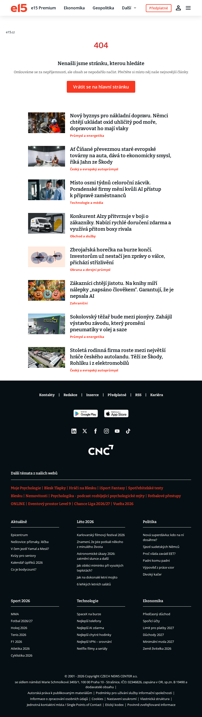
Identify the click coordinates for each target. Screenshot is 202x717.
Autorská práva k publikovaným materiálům (60, 693)
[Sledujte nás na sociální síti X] (85, 431)
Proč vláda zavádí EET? (159, 553)
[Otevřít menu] (188, 8)
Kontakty (47, 395)
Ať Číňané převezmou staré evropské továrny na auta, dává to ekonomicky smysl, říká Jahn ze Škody (120, 155)
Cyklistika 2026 (21, 655)
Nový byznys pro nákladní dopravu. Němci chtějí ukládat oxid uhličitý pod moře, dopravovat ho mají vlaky (119, 122)
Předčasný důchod (156, 614)
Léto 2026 (85, 522)
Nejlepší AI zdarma (90, 628)
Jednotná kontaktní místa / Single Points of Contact (64, 704)
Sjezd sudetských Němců (161, 546)
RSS (138, 395)
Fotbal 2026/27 (22, 621)
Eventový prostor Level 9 (49, 504)
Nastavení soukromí (121, 699)
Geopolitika (103, 7)
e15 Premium (43, 7)
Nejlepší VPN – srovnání (94, 641)
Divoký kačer (152, 574)
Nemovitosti (37, 496)
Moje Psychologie (26, 488)
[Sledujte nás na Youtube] (117, 431)
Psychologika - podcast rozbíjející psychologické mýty (98, 496)
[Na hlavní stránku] (19, 8)
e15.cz (10, 32)
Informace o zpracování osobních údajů (59, 699)
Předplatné (117, 395)
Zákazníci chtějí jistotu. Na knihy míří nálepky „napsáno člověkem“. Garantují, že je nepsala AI (122, 289)
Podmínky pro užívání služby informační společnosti (134, 693)
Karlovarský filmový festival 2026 (101, 535)
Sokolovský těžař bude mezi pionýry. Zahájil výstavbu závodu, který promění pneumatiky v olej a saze (121, 323)
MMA (15, 614)
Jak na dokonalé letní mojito (97, 577)
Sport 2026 (20, 601)
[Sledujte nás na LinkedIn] (74, 431)
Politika (149, 522)
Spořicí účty (151, 621)
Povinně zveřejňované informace (151, 704)
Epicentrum (19, 535)
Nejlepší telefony (89, 621)
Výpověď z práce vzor (158, 567)
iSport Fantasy (112, 488)
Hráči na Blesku (82, 488)
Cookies (97, 699)
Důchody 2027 (153, 634)
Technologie (87, 601)
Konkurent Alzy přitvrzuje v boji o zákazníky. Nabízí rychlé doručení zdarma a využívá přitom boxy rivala (120, 222)
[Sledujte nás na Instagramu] (106, 431)
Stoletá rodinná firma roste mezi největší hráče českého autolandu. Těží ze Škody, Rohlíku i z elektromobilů (118, 356)
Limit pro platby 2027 (158, 628)
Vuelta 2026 (123, 504)
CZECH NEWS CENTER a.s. (118, 676)
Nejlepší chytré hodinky (94, 634)
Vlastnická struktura (154, 699)
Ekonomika (74, 7)
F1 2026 (16, 641)
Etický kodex (114, 704)
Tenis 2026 (18, 634)
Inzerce (92, 395)
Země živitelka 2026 (157, 648)
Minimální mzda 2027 (158, 641)
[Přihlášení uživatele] (178, 8)
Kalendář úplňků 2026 (27, 562)
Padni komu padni (156, 560)
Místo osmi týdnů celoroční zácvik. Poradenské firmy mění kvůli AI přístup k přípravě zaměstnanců (115, 189)
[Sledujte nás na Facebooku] (96, 431)
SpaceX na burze (89, 614)
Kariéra (156, 395)
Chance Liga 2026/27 (92, 504)
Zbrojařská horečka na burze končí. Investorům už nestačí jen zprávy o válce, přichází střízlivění (117, 256)
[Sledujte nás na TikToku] (128, 431)
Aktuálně (19, 522)
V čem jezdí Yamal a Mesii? (30, 548)
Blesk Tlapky (55, 488)
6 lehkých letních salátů (94, 584)
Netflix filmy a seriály (92, 648)
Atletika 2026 (20, 648)
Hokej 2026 (19, 628)
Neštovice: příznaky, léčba (30, 542)
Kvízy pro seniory (23, 555)
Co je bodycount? (23, 569)
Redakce (70, 395)
